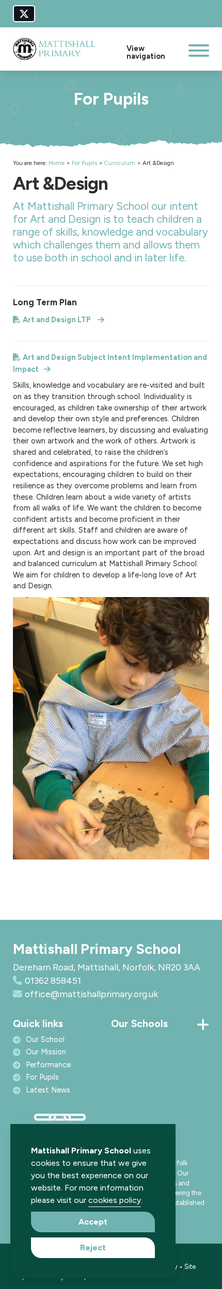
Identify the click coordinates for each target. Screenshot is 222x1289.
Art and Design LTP (57, 319)
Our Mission (46, 1051)
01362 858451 (53, 980)
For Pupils (84, 163)
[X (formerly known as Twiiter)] (24, 13)
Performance (48, 1064)
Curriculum (119, 163)
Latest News (48, 1090)
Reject (93, 1247)
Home (57, 163)
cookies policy (114, 1200)
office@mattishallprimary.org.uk (91, 993)
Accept (92, 1222)
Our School (45, 1039)
